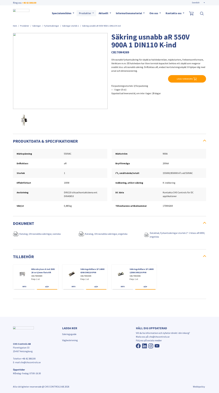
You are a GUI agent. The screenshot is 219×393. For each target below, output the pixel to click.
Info (24, 286)
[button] (198, 2)
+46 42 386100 (29, 2)
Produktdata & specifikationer (45, 141)
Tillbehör (23, 256)
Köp (47, 287)
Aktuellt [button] (104, 13)
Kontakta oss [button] (174, 13)
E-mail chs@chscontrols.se (27, 362)
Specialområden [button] (62, 13)
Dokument (23, 223)
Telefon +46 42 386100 (24, 358)
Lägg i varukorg (185, 78)
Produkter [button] (85, 13)
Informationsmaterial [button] (129, 13)
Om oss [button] (154, 13)
